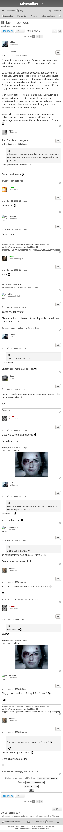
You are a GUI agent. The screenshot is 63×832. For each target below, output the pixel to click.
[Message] (3, 55)
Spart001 (13, 216)
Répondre (7, 30)
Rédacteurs (18, 26)
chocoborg (13, 527)
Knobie (12, 568)
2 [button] (37, 36)
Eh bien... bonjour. (15, 22)
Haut (60, 126)
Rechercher (54, 31)
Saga (12, 376)
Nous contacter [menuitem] (37, 822)
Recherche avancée (59, 31)
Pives (11, 256)
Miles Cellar (44, 828)
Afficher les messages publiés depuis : (21, 778)
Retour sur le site (48, 16)
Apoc (11, 131)
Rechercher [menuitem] (59, 16)
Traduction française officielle (26, 828)
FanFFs (12, 417)
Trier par (21, 782)
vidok (12, 42)
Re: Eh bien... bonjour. (15, 140)
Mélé (10, 294)
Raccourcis (10, 11)
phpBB (23, 826)
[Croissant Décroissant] (31, 786)
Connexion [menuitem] (56, 11)
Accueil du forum (13, 822)
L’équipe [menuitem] (51, 822)
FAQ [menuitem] (21, 11)
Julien (11, 187)
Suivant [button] (41, 36)
